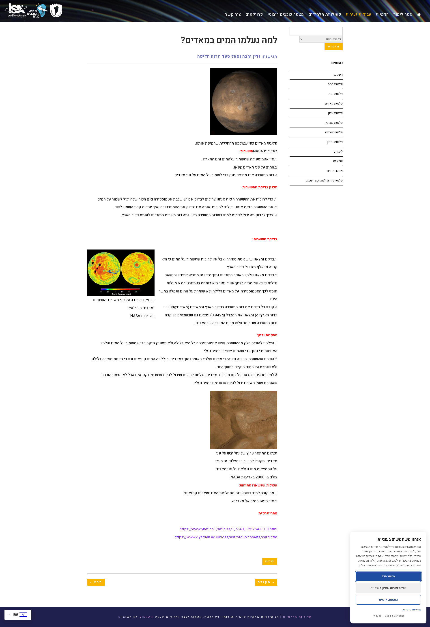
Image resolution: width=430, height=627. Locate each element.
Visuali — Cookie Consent (388, 616)
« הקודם (266, 582)
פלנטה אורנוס (334, 132)
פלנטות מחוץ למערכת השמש (324, 180)
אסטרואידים (335, 170)
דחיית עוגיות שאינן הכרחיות (388, 588)
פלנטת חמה (335, 84)
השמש (338, 74)
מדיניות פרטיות (412, 609)
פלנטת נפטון (335, 142)
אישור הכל (388, 576)
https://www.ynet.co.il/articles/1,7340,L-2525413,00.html (228, 529)
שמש (269, 561)
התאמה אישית (388, 599)
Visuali (147, 617)
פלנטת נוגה (336, 94)
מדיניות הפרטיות (297, 617)
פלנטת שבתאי (334, 122)
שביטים (338, 161)
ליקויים (338, 151)
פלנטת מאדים (334, 103)
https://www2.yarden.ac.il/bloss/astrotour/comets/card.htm (225, 537)
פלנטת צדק (335, 113)
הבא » (96, 582)
